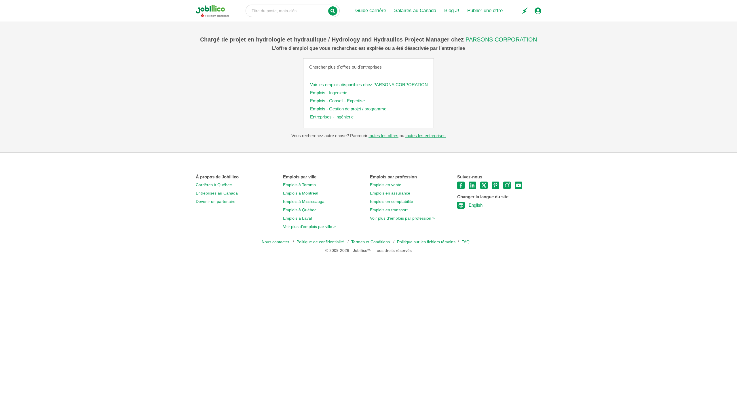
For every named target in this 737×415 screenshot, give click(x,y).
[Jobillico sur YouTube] (518, 185)
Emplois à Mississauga (303, 201)
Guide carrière (370, 10)
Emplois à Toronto (299, 185)
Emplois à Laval (297, 218)
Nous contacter (276, 242)
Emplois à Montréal (300, 193)
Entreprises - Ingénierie (332, 116)
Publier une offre (485, 10)
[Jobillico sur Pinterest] (495, 185)
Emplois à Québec (299, 210)
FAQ (465, 242)
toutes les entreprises (425, 135)
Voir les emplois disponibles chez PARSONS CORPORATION (369, 84)
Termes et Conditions (371, 242)
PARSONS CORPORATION (501, 39)
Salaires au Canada (415, 10)
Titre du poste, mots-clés (293, 10)
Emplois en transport (389, 210)
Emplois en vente (385, 185)
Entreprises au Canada (217, 193)
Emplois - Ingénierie (328, 92)
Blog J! (451, 10)
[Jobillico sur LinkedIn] (472, 185)
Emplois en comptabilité (391, 201)
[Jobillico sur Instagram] (507, 185)
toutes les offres (383, 135)
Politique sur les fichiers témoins (426, 242)
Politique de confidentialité (321, 242)
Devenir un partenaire (215, 201)
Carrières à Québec (214, 185)
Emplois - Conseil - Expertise (337, 100)
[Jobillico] (212, 11)
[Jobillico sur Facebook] (461, 185)
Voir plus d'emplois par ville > (309, 227)
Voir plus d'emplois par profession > (402, 218)
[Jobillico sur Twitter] (484, 185)
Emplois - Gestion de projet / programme (348, 108)
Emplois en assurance (390, 193)
